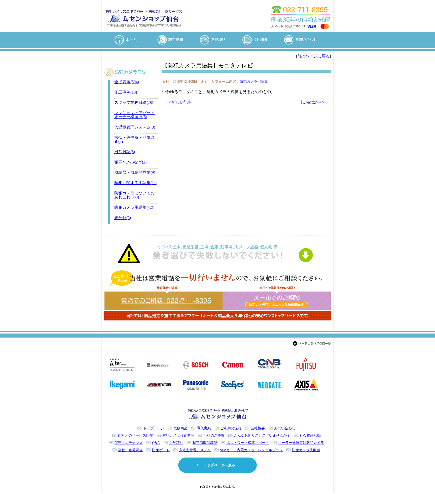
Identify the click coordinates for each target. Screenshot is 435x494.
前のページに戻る (313, 56)
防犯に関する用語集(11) (135, 183)
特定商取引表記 (205, 443)
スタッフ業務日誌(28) (133, 102)
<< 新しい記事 (179, 102)
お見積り (176, 443)
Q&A (156, 443)
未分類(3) (122, 218)
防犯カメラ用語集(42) (133, 207)
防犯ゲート (161, 450)
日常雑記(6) (124, 152)
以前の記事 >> (314, 102)
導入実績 (204, 428)
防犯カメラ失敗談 (306, 450)
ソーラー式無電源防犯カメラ (301, 443)
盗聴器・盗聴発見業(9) (134, 172)
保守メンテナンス (129, 443)
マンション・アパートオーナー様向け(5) (134, 115)
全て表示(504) (126, 82)
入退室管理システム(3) (134, 127)
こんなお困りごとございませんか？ (262, 435)
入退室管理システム (195, 450)
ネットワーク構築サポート (248, 443)
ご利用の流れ (230, 428)
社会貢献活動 (310, 435)
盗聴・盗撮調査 (130, 450)
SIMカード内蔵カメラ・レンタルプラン (251, 450)
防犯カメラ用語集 (254, 81)
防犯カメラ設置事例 (178, 435)
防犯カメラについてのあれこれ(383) (134, 195)
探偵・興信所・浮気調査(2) (134, 139)
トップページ (153, 428)
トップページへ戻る (219, 465)
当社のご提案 (214, 435)
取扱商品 (180, 428)
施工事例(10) (125, 92)
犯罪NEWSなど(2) (130, 162)
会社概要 (258, 428)
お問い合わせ (284, 428)
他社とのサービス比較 (135, 435)
